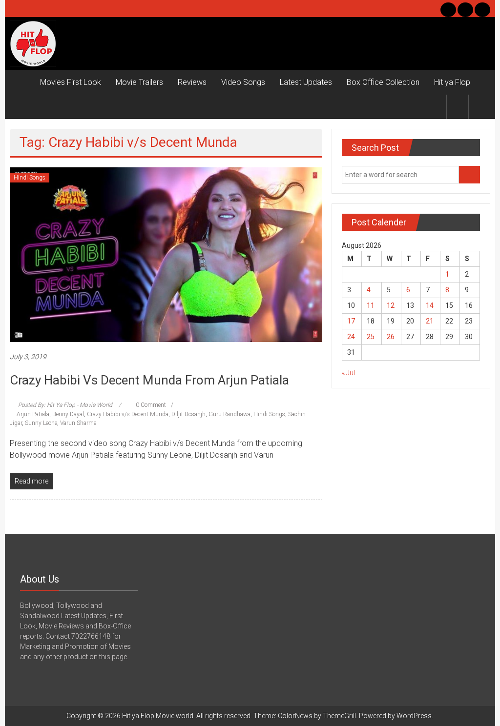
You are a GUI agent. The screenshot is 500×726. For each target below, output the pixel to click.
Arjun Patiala (33, 414)
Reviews (192, 82)
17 (351, 321)
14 (430, 305)
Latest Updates (306, 82)
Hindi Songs (29, 177)
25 (371, 337)
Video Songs (243, 82)
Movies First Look (70, 82)
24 (351, 337)
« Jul (348, 373)
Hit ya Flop (452, 82)
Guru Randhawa (229, 414)
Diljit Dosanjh (188, 414)
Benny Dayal (68, 414)
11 (371, 305)
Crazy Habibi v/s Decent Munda (127, 414)
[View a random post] (479, 106)
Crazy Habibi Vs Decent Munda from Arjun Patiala (149, 380)
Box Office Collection (383, 82)
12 (391, 305)
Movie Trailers (139, 82)
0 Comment (150, 405)
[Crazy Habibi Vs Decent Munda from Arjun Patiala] (166, 254)
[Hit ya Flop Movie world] (21, 82)
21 (430, 321)
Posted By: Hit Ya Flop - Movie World (65, 405)
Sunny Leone (41, 423)
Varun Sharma (78, 423)
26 (391, 337)
